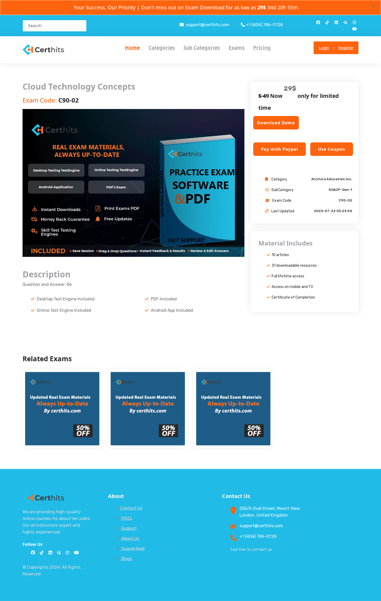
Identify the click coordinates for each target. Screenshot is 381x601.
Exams (236, 47)
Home (132, 47)
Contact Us (131, 508)
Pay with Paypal (279, 149)
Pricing (262, 47)
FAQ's (126, 518)
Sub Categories (202, 47)
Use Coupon (331, 149)
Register (345, 48)
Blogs (126, 558)
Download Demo (276, 123)
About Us (129, 538)
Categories (162, 47)
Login (324, 48)
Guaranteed (132, 548)
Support (128, 528)
